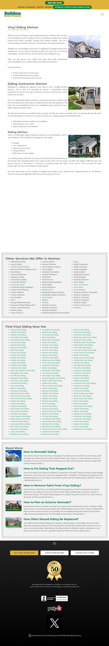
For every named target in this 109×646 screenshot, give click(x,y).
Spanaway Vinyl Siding (82, 340)
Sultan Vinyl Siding (18, 404)
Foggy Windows (17, 313)
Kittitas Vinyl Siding (81, 411)
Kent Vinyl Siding (17, 350)
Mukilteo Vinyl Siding (50, 393)
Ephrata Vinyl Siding (81, 363)
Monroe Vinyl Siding (50, 353)
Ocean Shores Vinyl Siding (84, 353)
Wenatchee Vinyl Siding (83, 406)
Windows (77, 308)
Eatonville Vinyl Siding (82, 335)
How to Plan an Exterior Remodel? (47, 502)
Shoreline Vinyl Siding (82, 368)
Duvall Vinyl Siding (81, 427)
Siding (76, 262)
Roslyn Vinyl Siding (81, 401)
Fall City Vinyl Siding (81, 330)
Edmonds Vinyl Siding (82, 332)
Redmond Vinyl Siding (50, 424)
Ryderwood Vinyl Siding (20, 393)
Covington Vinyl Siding (51, 330)
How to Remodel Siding (40, 451)
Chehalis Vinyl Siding (19, 365)
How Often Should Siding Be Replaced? (51, 519)
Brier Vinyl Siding (48, 337)
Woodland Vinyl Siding (82, 414)
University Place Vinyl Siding (85, 383)
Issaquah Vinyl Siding (50, 365)
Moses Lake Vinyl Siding (83, 399)
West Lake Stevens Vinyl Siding (23, 371)
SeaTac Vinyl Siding (49, 388)
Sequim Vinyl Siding (81, 378)
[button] (54, 3)
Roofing (45, 303)
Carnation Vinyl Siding (82, 365)
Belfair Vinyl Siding (49, 368)
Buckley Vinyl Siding (50, 345)
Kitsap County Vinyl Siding (84, 358)
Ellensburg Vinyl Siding (20, 434)
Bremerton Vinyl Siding (51, 371)
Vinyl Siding (78, 287)
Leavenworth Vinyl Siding (20, 424)
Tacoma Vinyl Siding (50, 409)
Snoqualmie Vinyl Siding (51, 421)
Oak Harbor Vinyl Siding (20, 409)
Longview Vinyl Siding (82, 371)
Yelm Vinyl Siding (17, 386)
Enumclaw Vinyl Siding (51, 363)
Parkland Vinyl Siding (19, 383)
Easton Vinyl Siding (18, 345)
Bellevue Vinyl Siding (50, 414)
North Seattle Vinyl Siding (83, 393)
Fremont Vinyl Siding (82, 391)
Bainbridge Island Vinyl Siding (85, 337)
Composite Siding (17, 285)
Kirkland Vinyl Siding (50, 401)
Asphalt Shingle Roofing (20, 267)
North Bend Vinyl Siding (51, 427)
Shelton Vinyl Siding (18, 335)
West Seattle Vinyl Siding (83, 345)
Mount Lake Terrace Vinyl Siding (54, 429)
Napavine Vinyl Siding (19, 429)
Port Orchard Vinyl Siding (20, 396)
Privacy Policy (71, 584)
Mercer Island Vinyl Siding (52, 386)
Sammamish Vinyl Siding (20, 340)
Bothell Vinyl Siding (49, 332)
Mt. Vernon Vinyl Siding (19, 381)
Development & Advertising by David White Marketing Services (56, 636)
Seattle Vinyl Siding (18, 358)
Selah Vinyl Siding (80, 404)
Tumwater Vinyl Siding (19, 337)
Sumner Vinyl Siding (50, 350)
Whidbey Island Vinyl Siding (84, 342)
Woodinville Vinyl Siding (51, 419)
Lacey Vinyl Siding (18, 432)
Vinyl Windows (79, 290)
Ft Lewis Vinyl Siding (50, 416)
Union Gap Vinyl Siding (82, 348)
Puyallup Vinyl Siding (19, 391)
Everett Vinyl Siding (18, 342)
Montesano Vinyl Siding (83, 429)
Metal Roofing (47, 280)
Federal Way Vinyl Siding (51, 411)
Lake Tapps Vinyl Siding (51, 376)
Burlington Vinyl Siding (19, 373)
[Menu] (102, 14)
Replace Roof (47, 290)
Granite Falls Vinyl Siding (83, 360)
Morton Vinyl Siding (81, 355)
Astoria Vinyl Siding (81, 421)
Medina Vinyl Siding (49, 399)
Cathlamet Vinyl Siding (82, 416)
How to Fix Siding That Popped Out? (49, 468)
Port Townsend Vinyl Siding (21, 399)
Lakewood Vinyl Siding (51, 432)
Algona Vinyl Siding (49, 355)
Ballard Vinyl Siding (81, 424)
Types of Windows (81, 285)
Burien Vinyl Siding (49, 342)
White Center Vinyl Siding (52, 381)
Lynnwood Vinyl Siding (19, 421)
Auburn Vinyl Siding (18, 353)
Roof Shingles (47, 297)
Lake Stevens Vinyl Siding (20, 416)
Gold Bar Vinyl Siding (50, 358)
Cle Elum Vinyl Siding (82, 373)
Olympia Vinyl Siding (19, 330)
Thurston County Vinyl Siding (85, 350)
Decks (13, 300)
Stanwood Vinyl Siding (82, 396)
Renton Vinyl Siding (18, 388)
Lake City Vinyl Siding (50, 373)
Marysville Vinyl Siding (19, 411)
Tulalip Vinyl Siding (18, 363)
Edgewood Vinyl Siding (51, 360)
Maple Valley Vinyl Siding (20, 419)
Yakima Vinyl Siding (18, 332)
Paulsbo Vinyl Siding (82, 386)
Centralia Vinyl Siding (50, 335)
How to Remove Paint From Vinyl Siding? (52, 485)
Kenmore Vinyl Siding (50, 434)
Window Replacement (82, 305)
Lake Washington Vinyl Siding (53, 378)
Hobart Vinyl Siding (49, 396)
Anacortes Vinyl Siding (82, 419)
